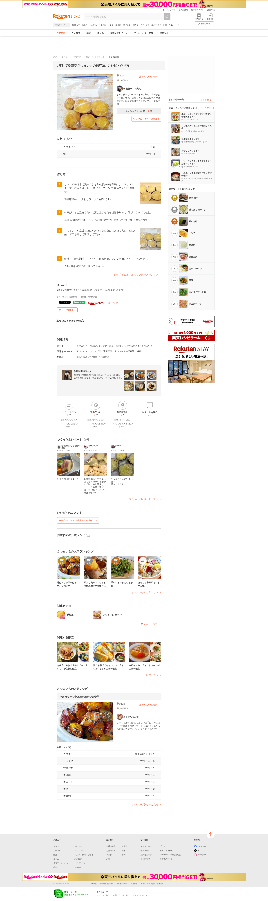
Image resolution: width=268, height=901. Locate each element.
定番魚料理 (111, 850)
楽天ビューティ (147, 855)
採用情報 (134, 884)
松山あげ (102, 25)
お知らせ (78, 867)
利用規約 (78, 859)
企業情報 (93, 884)
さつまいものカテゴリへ (144, 592)
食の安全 (164, 33)
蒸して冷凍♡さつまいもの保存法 (93, 357)
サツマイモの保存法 (124, 351)
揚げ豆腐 (126, 25)
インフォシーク (169, 10)
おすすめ (60, 33)
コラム (100, 33)
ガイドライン (80, 863)
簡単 (123, 850)
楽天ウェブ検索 (166, 850)
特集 (55, 867)
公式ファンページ (118, 33)
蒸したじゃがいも (89, 25)
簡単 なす (76, 25)
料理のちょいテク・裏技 (102, 345)
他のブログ (113, 303)
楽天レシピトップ (61, 57)
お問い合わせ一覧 (120, 895)
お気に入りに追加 (149, 77)
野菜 (88, 57)
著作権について (121, 884)
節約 (123, 855)
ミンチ (111, 25)
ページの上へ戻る (211, 834)
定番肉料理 (111, 846)
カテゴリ (75, 33)
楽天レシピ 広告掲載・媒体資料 (152, 884)
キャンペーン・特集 (143, 33)
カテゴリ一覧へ (149, 623)
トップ (56, 846)
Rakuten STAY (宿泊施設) (170, 855)
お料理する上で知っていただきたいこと (136, 274)
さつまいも (100, 57)
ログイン (210, 19)
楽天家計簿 (183, 10)
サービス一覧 (102, 895)
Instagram (202, 855)
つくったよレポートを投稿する (146, 119)
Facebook (202, 846)
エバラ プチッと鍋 (159, 25)
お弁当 (124, 846)
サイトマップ (80, 850)
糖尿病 (118, 25)
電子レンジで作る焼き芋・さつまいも (134, 345)
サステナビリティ (140, 895)
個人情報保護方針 (106, 884)
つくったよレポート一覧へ (143, 499)
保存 (139, 351)
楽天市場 (211, 10)
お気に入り (199, 19)
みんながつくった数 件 (139, 111)
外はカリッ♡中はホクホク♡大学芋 (79, 696)
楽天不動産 (145, 850)
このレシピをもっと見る (144, 804)
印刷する (69, 310)
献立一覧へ (152, 675)
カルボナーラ (174, 25)
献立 (89, 33)
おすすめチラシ (197, 10)
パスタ (109, 855)
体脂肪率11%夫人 (82, 371)
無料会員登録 (205, 24)
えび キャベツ (138, 25)
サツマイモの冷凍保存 (101, 351)
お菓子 (109, 859)
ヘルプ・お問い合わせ (83, 855)
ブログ (162, 846)
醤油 (148, 25)
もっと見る (205, 100)
